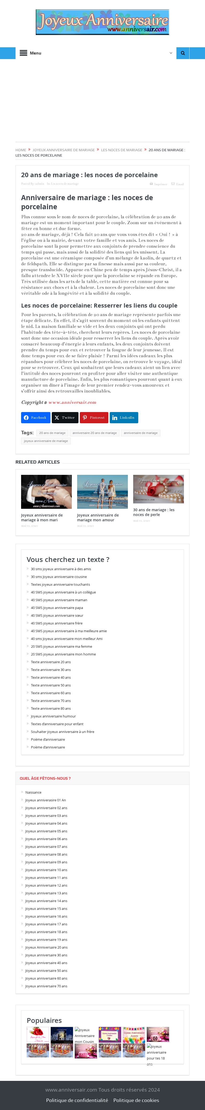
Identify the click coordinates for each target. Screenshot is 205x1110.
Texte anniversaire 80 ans (51, 708)
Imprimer (160, 184)
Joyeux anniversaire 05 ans (46, 831)
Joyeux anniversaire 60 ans (46, 978)
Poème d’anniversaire (48, 739)
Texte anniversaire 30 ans (51, 669)
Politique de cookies (136, 1100)
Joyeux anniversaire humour (53, 716)
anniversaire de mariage (140, 433)
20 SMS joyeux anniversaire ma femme (61, 646)
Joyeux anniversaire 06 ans (46, 838)
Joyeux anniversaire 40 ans (46, 962)
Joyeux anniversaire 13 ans (46, 893)
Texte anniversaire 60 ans (51, 692)
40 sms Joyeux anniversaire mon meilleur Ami (66, 638)
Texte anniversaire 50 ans (51, 685)
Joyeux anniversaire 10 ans (46, 869)
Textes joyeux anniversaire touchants (60, 584)
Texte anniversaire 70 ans (51, 700)
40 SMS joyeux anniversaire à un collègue (63, 592)
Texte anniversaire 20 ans (51, 661)
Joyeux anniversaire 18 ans (46, 931)
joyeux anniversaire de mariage (46, 441)
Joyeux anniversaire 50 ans (46, 970)
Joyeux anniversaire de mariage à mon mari (42, 517)
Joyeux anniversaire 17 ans (46, 924)
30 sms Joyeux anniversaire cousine (59, 576)
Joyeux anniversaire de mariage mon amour (98, 517)
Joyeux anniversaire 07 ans (46, 846)
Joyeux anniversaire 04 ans (46, 823)
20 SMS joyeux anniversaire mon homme (63, 654)
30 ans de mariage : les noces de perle (154, 512)
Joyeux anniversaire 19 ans (46, 939)
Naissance (33, 792)
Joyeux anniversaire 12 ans (46, 885)
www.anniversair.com (72, 402)
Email (180, 184)
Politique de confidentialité (77, 1100)
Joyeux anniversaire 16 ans (46, 916)
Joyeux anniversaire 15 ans (46, 908)
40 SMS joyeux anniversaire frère (56, 623)
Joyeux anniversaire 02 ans (46, 807)
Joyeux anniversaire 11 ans (46, 877)
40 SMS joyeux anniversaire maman (59, 599)
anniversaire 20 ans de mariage (95, 433)
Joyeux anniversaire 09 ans (46, 862)
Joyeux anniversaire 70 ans (46, 986)
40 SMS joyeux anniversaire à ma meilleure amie (69, 630)
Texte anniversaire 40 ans (51, 677)
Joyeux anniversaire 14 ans (46, 900)
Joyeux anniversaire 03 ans (46, 815)
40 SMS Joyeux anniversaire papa (57, 607)
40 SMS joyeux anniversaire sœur (57, 615)
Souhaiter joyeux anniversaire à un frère (62, 731)
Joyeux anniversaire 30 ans (46, 955)
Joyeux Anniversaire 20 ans (46, 947)
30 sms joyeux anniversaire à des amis (61, 568)
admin (39, 183)
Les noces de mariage (64, 183)
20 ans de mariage (52, 433)
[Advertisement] (102, 104)
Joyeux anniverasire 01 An (45, 800)
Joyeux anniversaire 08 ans (46, 854)
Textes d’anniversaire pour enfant (57, 723)
